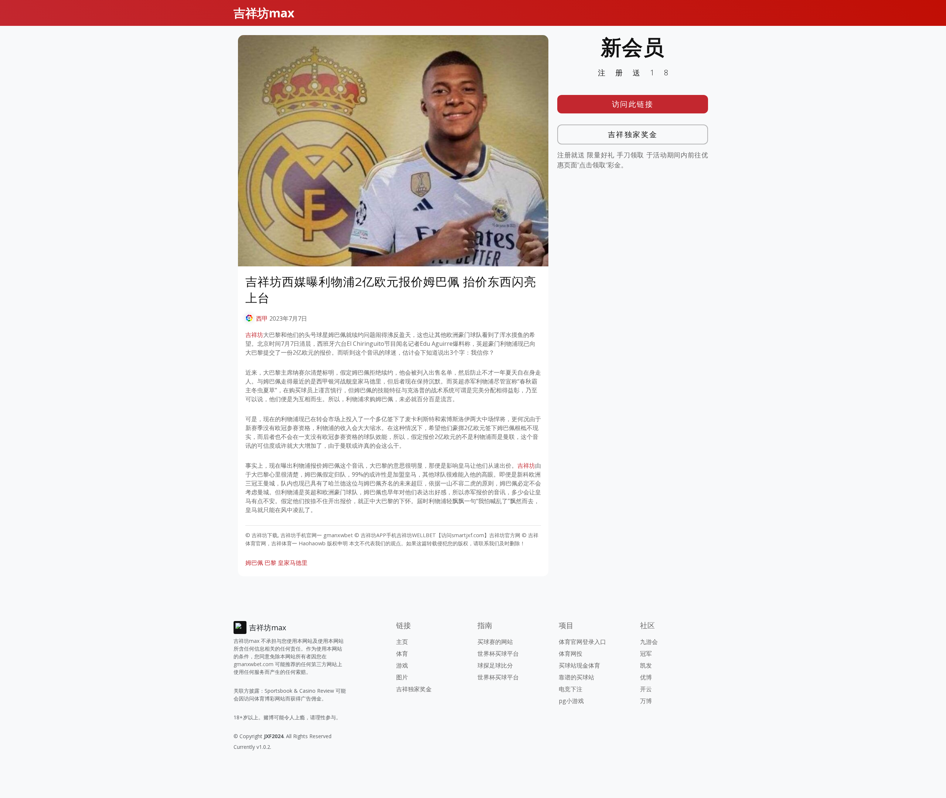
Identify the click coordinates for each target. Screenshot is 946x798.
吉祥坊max (264, 13)
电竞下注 (570, 689)
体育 (402, 653)
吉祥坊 (254, 335)
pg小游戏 (571, 701)
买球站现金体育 (579, 665)
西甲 (262, 318)
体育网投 (570, 653)
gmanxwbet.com (253, 664)
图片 (402, 677)
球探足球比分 (495, 665)
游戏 (402, 665)
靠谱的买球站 (576, 677)
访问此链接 (633, 104)
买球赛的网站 (495, 642)
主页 (402, 642)
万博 (646, 701)
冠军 (646, 653)
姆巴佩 (254, 563)
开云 (646, 689)
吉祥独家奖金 (633, 134)
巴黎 (270, 563)
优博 (646, 677)
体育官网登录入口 (582, 642)
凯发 (646, 665)
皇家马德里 (292, 563)
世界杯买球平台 (498, 653)
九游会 (649, 642)
